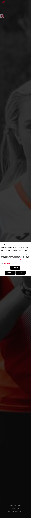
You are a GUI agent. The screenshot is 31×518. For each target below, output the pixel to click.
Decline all (10, 272)
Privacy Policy (20, 259)
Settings (15, 267)
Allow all (20, 272)
